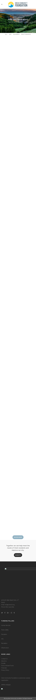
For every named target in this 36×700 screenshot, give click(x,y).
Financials (4, 668)
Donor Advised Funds (7, 665)
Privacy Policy (5, 670)
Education (4, 634)
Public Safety (5, 630)
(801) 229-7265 (10, 607)
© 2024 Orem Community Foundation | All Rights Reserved (18, 698)
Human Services (5, 625)
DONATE (18, 555)
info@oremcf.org (10, 604)
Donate (3, 663)
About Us (4, 661)
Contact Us (4, 658)
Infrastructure (5, 647)
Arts (2, 639)
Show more (18, 537)
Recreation (4, 643)
